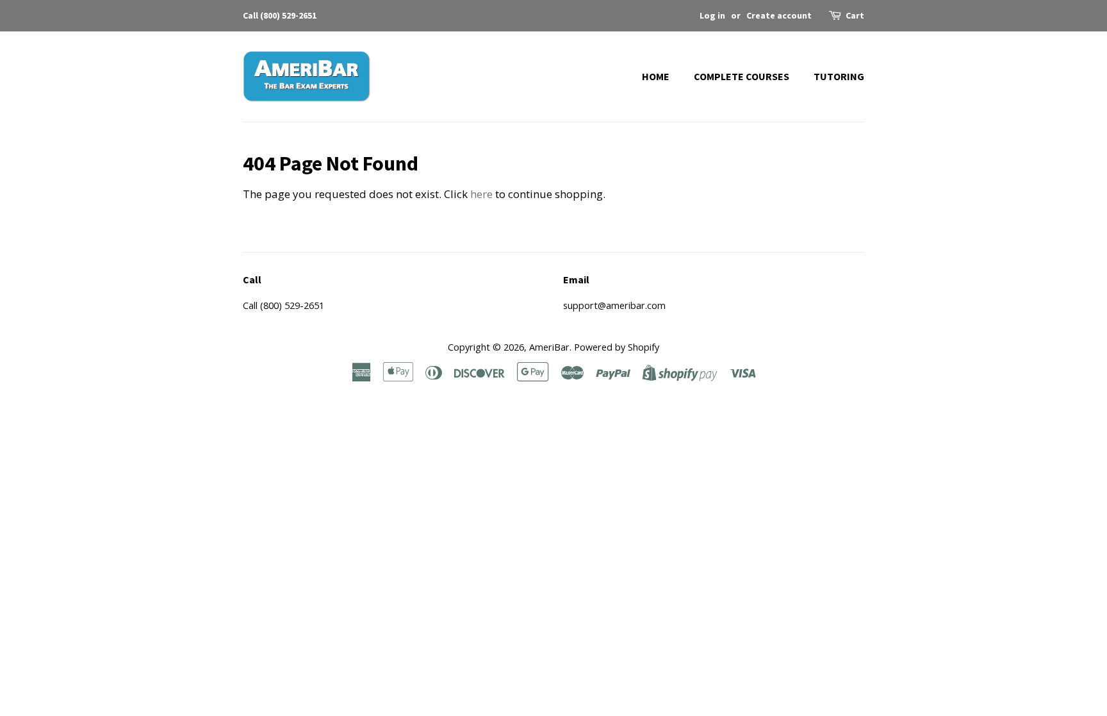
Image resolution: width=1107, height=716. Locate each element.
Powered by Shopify (616, 347)
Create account (779, 15)
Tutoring (839, 76)
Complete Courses (741, 76)
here (481, 194)
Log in (712, 15)
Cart (855, 15)
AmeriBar (549, 347)
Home (655, 76)
